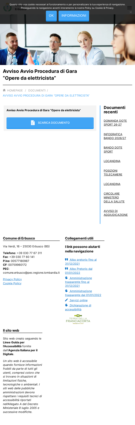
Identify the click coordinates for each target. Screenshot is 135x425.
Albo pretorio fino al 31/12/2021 (81, 261)
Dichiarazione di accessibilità (78, 307)
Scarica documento (54, 122)
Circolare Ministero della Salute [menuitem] (114, 197)
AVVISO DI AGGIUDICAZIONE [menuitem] (116, 213)
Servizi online (78, 300)
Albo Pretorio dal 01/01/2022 (78, 270)
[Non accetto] (130, 12)
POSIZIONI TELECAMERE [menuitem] (113, 172)
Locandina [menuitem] (112, 161)
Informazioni (74, 15)
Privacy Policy (12, 279)
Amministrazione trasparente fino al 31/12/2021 (78, 282)
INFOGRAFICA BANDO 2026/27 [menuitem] (115, 136)
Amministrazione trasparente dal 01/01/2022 (83, 293)
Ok (51, 15)
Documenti (37, 90)
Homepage (15, 90)
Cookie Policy (12, 283)
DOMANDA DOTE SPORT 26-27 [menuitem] (115, 122)
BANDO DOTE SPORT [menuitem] (113, 149)
